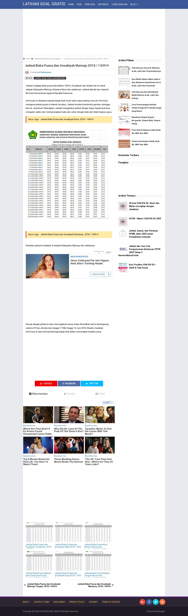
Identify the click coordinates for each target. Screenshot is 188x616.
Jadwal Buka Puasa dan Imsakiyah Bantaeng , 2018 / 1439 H (69, 234)
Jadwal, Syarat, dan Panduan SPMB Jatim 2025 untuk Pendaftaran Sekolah (143, 234)
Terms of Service (111, 602)
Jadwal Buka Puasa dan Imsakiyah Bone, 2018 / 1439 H (67, 119)
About (26, 602)
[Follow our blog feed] (162, 602)
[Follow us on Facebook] (149, 602)
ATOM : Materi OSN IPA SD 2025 (145, 218)
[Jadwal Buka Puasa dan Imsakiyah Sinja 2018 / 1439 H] (69, 561)
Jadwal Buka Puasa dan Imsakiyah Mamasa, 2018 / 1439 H (94, 585)
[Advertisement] (94, 32)
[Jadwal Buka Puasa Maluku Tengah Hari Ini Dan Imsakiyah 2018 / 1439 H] (98, 561)
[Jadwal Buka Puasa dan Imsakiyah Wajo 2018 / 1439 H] (69, 532)
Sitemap (93, 602)
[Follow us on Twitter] (156, 602)
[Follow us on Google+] (142, 602)
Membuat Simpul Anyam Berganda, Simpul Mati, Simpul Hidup (146, 120)
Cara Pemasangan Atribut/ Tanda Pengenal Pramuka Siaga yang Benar (146, 107)
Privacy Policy (77, 602)
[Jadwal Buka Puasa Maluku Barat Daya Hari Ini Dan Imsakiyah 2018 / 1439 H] (39, 561)
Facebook (69, 383)
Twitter (93, 383)
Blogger (161, 611)
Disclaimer (59, 602)
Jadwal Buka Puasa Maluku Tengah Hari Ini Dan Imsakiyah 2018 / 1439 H (97, 575)
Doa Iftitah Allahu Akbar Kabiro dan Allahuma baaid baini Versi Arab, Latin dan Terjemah (146, 82)
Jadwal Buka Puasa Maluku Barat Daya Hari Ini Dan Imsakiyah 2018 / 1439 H (38, 575)
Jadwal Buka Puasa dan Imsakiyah (50, 78)
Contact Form (41, 602)
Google (47, 383)
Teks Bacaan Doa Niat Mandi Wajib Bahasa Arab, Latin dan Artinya (145, 95)
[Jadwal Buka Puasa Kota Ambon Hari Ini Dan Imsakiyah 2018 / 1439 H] (98, 532)
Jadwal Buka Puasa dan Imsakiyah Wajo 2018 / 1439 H (68, 546)
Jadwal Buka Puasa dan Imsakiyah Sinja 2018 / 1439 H (68, 575)
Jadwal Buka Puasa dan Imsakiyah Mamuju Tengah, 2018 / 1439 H (44, 585)
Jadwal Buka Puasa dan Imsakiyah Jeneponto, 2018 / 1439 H (38, 546)
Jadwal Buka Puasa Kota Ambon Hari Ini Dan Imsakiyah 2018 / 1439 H (95, 546)
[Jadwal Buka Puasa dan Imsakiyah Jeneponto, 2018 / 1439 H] (39, 532)
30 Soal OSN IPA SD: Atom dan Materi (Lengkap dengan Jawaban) (144, 206)
